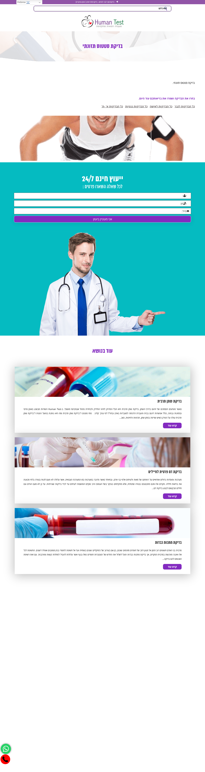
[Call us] (5, 759)
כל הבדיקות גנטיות (136, 106)
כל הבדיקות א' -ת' (112, 106)
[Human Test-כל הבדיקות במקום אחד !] (102, 21)
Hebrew (21, 2)
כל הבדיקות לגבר (185, 106)
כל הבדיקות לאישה (161, 106)
